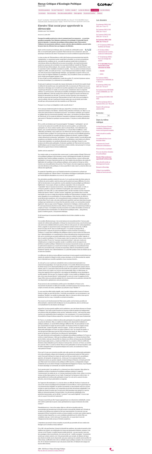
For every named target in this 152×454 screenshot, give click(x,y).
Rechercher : (100, 113)
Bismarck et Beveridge (102, 167)
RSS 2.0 (61, 450)
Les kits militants (105, 10)
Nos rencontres (51, 13)
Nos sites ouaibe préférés (65, 13)
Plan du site (41, 450)
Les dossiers (94, 10)
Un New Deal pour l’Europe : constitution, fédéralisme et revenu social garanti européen (105, 128)
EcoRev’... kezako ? (71, 10)
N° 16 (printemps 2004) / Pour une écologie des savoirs (105, 58)
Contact (56, 450)
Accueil (40, 19)
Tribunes (99, 13)
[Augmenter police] (86, 50)
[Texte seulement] (90, 50)
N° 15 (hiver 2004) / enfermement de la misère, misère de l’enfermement (105, 51)
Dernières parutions (44, 10)
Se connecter (49, 450)
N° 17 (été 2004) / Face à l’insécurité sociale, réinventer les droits (105, 65)
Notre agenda (78, 13)
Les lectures (42, 13)
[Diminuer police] (88, 50)
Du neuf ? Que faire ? (58, 10)
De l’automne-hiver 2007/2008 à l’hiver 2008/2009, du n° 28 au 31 (104, 91)
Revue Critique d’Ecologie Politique (59, 3)
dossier (61, 21)
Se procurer (89, 13)
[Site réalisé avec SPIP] (111, 449)
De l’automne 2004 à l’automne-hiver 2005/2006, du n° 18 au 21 (104, 79)
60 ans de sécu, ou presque (104, 148)
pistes (101, 74)
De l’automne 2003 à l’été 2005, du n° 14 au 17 (62, 19)
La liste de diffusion (84, 10)
